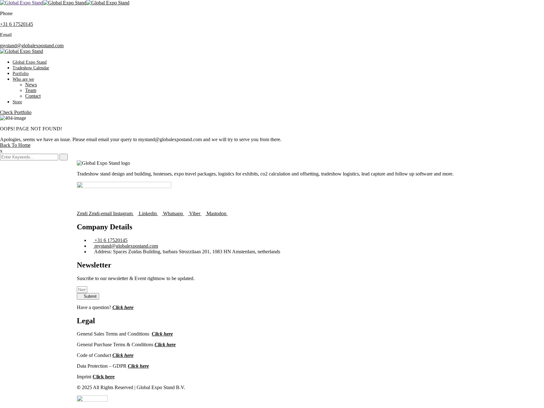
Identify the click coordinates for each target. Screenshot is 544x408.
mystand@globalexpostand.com (32, 45)
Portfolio (21, 73)
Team (30, 90)
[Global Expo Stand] (21, 2)
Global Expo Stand (30, 62)
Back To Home (15, 145)
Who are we (23, 79)
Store (17, 102)
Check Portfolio (15, 112)
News (31, 84)
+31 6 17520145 (16, 24)
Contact (33, 96)
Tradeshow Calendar (31, 68)
